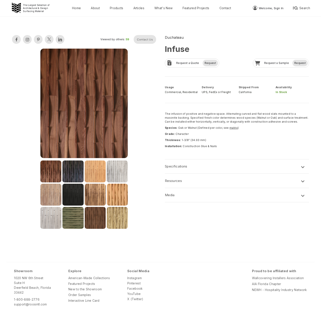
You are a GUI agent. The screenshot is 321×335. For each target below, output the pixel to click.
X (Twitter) (135, 299)
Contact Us (145, 39)
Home (76, 8)
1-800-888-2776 (26, 299)
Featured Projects (196, 8)
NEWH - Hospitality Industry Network (279, 290)
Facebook (135, 288)
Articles (139, 8)
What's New (163, 8)
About (95, 8)
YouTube (134, 294)
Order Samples (79, 295)
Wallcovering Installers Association (278, 278)
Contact (225, 8)
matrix (234, 127)
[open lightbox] (84, 104)
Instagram (134, 278)
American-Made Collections (89, 278)
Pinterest (134, 283)
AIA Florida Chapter (266, 284)
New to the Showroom (85, 289)
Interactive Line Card (84, 300)
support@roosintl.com (30, 304)
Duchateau (174, 37)
